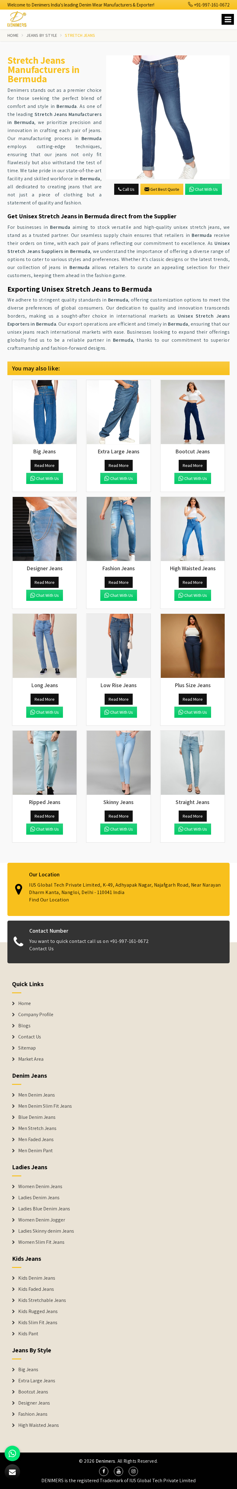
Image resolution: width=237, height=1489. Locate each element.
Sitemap (27, 1048)
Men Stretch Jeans (37, 1128)
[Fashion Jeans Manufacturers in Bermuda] (118, 529)
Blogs (24, 1025)
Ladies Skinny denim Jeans (46, 1231)
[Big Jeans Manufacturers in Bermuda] (44, 412)
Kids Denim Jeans (36, 1278)
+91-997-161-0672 (211, 5)
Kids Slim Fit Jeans (37, 1322)
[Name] (228, 19)
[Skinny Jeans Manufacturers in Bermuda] (118, 763)
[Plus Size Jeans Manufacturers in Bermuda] (192, 646)
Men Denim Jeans (36, 1095)
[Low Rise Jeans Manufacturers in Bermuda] (118, 646)
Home (13, 35)
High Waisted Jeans (38, 1425)
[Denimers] (19, 18)
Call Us (128, 189)
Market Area (31, 1059)
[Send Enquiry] (168, 117)
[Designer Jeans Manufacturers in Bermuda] (44, 529)
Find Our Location (49, 899)
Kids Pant (28, 1333)
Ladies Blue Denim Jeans (44, 1208)
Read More (45, 465)
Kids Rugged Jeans (38, 1311)
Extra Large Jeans (36, 1380)
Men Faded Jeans (36, 1139)
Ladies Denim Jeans (39, 1197)
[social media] (103, 1471)
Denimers (105, 1461)
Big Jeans (28, 1369)
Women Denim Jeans (40, 1186)
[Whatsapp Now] (12, 1453)
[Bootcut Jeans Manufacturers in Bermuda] (192, 412)
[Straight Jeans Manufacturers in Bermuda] (192, 763)
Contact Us (41, 948)
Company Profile (35, 1014)
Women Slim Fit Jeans (41, 1242)
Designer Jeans (34, 1403)
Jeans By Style (41, 35)
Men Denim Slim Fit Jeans (45, 1106)
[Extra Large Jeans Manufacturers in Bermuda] (118, 412)
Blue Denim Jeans (37, 1117)
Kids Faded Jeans (36, 1289)
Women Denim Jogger (41, 1219)
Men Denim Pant (35, 1150)
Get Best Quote (164, 189)
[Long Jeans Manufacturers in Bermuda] (44, 646)
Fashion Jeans (33, 1414)
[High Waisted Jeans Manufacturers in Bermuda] (192, 529)
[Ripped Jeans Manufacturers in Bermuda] (44, 763)
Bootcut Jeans (33, 1391)
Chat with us (206, 189)
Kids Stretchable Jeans (42, 1300)
